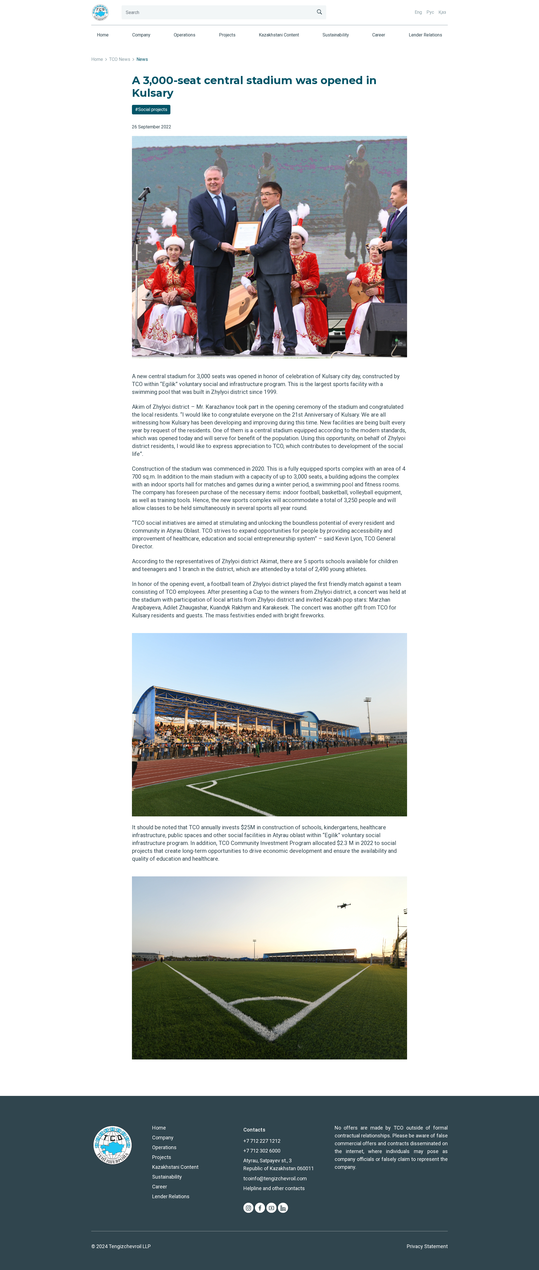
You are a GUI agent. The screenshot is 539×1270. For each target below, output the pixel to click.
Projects (227, 35)
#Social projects (151, 109)
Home (103, 35)
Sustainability (336, 35)
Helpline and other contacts (274, 1188)
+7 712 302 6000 (261, 1151)
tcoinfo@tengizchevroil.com (275, 1178)
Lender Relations (425, 35)
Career (378, 35)
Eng (418, 12)
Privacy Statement (427, 1246)
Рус (430, 12)
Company (141, 35)
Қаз (442, 12)
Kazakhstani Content (279, 35)
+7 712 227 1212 (261, 1141)
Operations (184, 35)
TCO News (119, 59)
